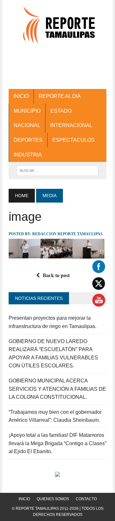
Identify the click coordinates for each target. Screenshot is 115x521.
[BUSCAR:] (57, 170)
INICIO (21, 96)
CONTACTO (86, 499)
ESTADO (61, 111)
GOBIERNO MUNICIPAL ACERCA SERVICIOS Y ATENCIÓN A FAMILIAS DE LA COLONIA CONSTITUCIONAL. (57, 389)
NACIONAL (27, 125)
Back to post (56, 275)
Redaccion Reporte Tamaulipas (67, 234)
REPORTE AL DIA (60, 96)
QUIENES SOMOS (53, 499)
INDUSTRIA (28, 154)
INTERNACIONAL (71, 125)
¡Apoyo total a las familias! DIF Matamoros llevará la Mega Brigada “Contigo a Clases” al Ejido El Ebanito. (57, 443)
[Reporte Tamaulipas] (57, 28)
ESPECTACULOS (73, 140)
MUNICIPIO (27, 111)
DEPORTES (28, 140)
